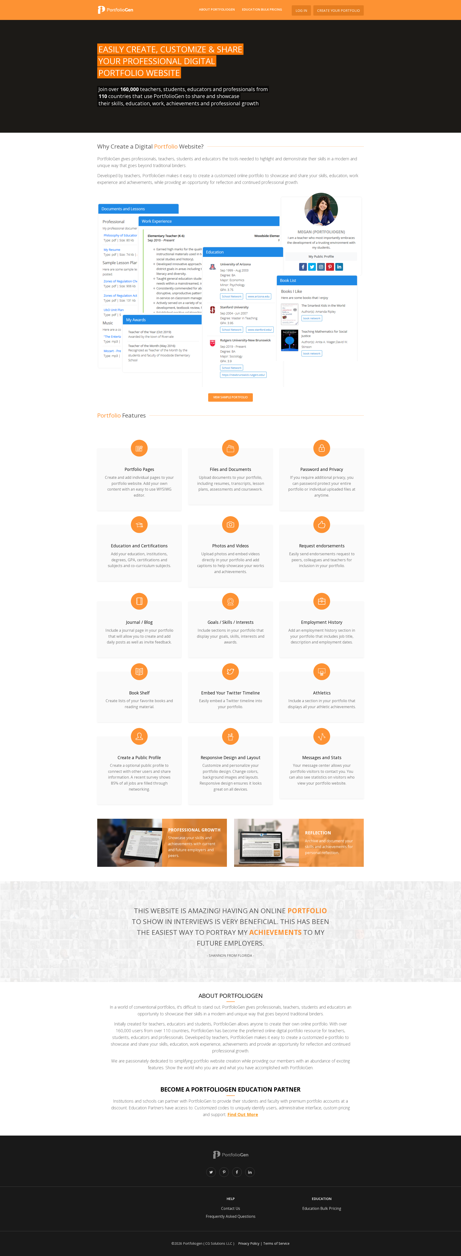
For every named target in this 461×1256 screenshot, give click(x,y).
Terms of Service (276, 1243)
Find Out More (242, 1114)
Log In (301, 10)
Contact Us (230, 1208)
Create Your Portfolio (338, 10)
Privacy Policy (248, 1243)
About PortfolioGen (217, 9)
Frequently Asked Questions (230, 1216)
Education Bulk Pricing (262, 9)
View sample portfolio (230, 397)
